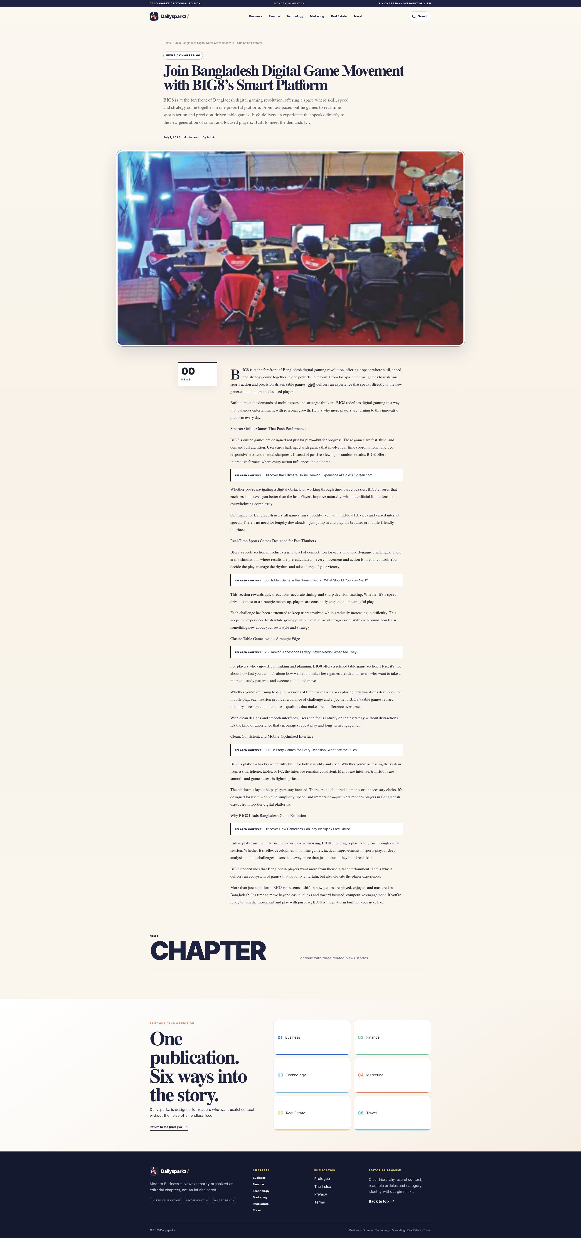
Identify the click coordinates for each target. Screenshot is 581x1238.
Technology (295, 16)
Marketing (317, 16)
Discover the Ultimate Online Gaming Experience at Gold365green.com (319, 475)
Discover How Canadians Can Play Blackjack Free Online (307, 829)
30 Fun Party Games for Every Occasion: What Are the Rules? (311, 750)
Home (167, 43)
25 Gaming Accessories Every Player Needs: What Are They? (311, 652)
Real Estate (339, 16)
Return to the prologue (166, 1127)
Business (255, 16)
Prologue (322, 1178)
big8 (311, 384)
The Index (322, 1186)
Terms (319, 1202)
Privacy (320, 1194)
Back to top (379, 1201)
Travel (358, 16)
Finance (274, 16)
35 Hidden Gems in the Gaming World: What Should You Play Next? (316, 580)
